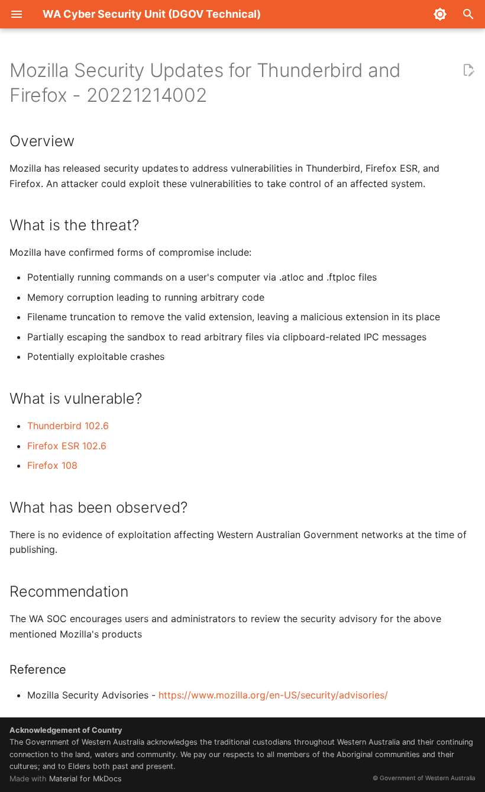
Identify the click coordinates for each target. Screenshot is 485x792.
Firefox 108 (52, 465)
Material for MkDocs (85, 778)
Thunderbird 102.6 (68, 426)
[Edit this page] (468, 70)
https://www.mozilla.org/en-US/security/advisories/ (273, 695)
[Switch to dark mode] (440, 14)
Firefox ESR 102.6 (66, 446)
